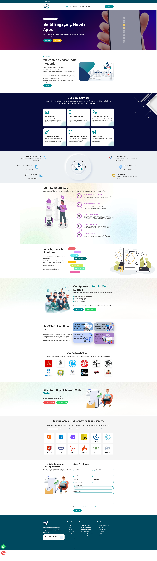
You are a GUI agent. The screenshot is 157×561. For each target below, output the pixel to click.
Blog (81, 538)
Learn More (47, 40)
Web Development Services (85, 527)
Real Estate (100, 533)
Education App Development (104, 525)
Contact (88, 6)
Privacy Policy (93, 507)
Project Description (77, 491)
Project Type (76, 479)
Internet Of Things (102, 529)
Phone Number (76, 473)
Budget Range (97, 479)
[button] (124, 18)
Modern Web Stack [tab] (53, 429)
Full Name (75, 467)
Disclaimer (70, 536)
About (70, 6)
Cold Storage (101, 538)
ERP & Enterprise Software (100, 116)
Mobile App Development (76, 116)
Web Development (50, 116)
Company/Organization (99, 473)
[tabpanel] (78, 444)
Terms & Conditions (84, 507)
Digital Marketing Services (85, 536)
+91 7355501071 (48, 538)
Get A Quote (109, 6)
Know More (47, 85)
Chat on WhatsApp (90, 309)
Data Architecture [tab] (90, 429)
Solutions (82, 6)
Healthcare (100, 527)
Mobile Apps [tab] (70, 429)
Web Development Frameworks (78, 136)
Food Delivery (101, 531)
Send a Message (78, 309)
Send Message (77, 510)
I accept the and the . (86, 507)
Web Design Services (84, 531)
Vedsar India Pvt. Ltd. (67, 548)
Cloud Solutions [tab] (99, 429)
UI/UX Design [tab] (63, 429)
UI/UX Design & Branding (52, 136)
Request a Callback (49, 402)
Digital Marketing (97, 136)
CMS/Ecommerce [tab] (79, 429)
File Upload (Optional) (77, 485)
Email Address (97, 467)
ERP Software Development (85, 529)
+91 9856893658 (47, 1)
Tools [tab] (107, 429)
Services (75, 6)
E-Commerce (100, 536)
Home (66, 6)
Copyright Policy (71, 538)
